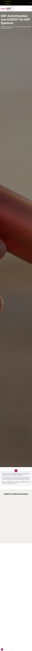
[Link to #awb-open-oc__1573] (30, 8)
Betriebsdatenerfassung (26, 473)
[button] (8, 1)
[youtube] (30, 2)
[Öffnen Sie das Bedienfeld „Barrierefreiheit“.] (2, 649)
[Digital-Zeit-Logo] (7, 6)
